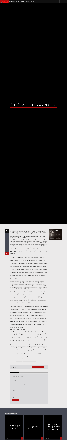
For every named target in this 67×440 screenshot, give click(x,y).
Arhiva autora (38, 384)
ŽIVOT (28, 1)
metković (25, 379)
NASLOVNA (12, 1)
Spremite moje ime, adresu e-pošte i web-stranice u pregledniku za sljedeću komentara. (27, 415)
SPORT (23, 1)
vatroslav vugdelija (32, 379)
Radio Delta (30, 118)
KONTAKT (34, 1)
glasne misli (19, 379)
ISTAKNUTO (7, 433)
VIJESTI (18, 1)
